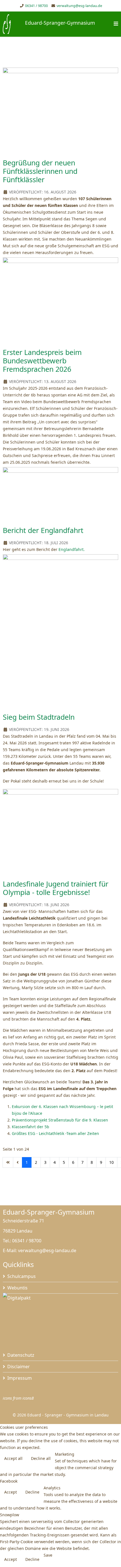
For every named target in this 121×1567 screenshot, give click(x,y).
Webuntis (17, 1288)
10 (111, 1162)
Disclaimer (18, 1366)
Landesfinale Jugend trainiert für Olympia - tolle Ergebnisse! (55, 888)
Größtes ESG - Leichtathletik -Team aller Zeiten (55, 1133)
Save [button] (48, 1555)
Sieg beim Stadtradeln (39, 717)
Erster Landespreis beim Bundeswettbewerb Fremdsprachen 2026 (42, 360)
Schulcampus (21, 1276)
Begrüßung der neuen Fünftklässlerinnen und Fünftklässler (40, 171)
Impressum (19, 1378)
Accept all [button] (13, 1458)
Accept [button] (10, 1492)
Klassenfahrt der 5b (30, 1126)
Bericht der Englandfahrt (43, 530)
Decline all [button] (41, 1458)
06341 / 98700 (36, 5)
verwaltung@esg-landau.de (79, 5)
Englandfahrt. (72, 549)
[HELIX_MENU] (116, 23)
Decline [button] (32, 1492)
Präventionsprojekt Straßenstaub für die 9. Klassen (60, 1120)
